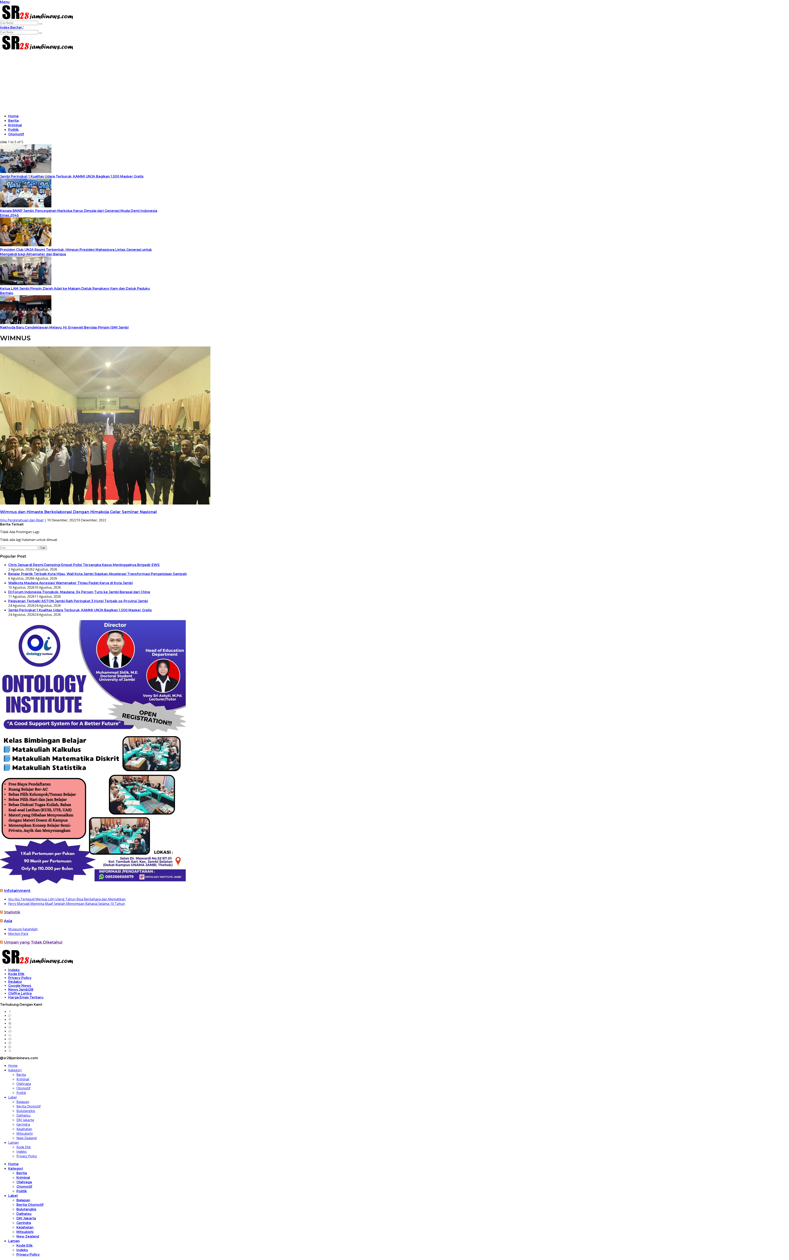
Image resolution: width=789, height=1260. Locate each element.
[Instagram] (10, 1027)
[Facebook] (10, 1012)
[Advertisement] (394, 81)
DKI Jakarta (25, 1120)
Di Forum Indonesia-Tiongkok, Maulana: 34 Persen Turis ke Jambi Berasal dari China (79, 592)
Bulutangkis (25, 1111)
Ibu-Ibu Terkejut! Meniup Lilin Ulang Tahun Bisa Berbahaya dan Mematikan (67, 899)
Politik (13, 130)
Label (12, 1097)
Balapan (22, 1102)
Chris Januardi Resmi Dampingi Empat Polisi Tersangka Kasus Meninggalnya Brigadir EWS (84, 565)
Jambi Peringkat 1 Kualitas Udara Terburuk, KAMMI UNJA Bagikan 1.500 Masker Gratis (72, 176)
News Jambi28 (20, 989)
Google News (19, 986)
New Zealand (26, 1138)
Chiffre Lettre (20, 993)
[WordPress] (10, 1023)
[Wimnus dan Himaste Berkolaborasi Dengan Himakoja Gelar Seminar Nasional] (105, 503)
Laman (13, 1142)
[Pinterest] (10, 1020)
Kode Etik (16, 974)
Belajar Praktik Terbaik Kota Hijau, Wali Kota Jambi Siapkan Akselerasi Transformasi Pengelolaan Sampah (97, 574)
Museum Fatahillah (23, 929)
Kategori (15, 1070)
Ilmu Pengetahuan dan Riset (22, 520)
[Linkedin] (10, 1035)
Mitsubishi (24, 1133)
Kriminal (15, 125)
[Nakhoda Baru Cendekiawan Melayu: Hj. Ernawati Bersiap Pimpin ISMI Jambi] (25, 323)
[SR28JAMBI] (37, 18)
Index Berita (10, 27)
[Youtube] (10, 1039)
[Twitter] (10, 1016)
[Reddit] (10, 1031)
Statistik (12, 912)
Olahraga (23, 1083)
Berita (13, 121)
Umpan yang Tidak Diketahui (33, 942)
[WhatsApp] (10, 1047)
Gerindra (23, 1124)
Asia (8, 920)
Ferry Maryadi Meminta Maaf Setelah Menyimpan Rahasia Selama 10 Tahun (66, 903)
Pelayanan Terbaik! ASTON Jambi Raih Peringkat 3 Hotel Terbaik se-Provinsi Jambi (78, 601)
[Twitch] (10, 1043)
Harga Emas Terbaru (25, 997)
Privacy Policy (19, 978)
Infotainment (17, 890)
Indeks (14, 970)
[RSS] (10, 1051)
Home (13, 116)
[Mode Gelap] (22, 27)
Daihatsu (23, 1115)
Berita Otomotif (28, 1106)
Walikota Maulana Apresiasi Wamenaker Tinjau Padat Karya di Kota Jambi (70, 583)
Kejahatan (24, 1129)
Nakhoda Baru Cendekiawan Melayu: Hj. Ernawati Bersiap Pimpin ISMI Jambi (64, 327)
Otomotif (16, 134)
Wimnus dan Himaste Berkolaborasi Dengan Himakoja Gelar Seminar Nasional (78, 511)
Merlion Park (18, 933)
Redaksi (15, 982)
